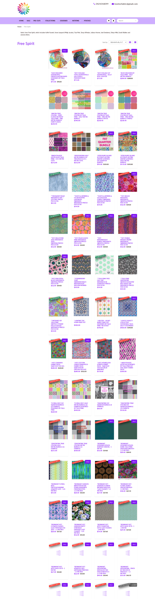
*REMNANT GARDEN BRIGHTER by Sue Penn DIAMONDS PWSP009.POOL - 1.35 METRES (81, 487)
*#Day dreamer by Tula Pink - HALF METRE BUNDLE (127, 74)
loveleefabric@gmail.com (126, 4)
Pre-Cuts (36, 21)
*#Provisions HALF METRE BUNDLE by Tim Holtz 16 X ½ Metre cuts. (81, 158)
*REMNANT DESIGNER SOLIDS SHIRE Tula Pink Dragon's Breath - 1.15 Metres (127, 447)
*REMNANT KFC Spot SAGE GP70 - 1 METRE (58, 568)
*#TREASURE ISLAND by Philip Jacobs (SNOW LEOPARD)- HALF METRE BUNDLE (127, 159)
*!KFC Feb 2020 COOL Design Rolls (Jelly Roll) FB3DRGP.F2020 (81, 75)
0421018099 (102, 4)
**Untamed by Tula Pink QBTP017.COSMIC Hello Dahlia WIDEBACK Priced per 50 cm (58, 325)
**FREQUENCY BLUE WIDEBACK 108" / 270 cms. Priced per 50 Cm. (58, 198)
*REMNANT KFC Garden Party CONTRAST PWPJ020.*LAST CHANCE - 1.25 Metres (79, 529)
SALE (28, 21)
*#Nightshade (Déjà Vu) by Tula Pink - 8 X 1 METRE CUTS (57, 158)
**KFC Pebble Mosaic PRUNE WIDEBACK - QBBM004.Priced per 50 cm (126, 241)
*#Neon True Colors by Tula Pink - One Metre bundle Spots (103, 116)
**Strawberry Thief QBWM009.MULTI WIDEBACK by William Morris (80, 282)
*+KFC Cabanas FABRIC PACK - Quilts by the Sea (57, 364)
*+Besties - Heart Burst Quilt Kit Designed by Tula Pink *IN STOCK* (104, 323)
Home (21, 21)
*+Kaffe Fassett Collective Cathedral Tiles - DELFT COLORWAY (127, 323)
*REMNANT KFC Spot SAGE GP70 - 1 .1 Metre (127, 526)
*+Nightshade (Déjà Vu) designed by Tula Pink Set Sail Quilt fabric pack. (127, 366)
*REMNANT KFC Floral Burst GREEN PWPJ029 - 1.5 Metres (126, 486)
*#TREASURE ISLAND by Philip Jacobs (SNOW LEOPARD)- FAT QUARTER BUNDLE (104, 159)
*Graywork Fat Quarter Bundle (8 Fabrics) (104, 404)
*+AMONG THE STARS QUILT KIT (80, 321)
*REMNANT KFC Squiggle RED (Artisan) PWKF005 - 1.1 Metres (81, 569)
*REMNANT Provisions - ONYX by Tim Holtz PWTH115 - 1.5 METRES (127, 570)
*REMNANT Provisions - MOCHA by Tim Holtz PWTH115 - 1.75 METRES (103, 570)
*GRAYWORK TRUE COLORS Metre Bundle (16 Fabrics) (80, 446)
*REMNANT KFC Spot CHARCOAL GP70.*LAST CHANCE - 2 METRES (104, 527)
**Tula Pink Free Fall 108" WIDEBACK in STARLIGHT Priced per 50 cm (104, 282)
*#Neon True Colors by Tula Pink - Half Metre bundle (81, 116)
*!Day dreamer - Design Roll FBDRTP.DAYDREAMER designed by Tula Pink (59, 76)
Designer (63, 21)
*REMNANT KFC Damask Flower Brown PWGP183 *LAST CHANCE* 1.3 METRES (104, 487)
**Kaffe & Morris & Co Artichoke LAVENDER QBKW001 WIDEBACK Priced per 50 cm (81, 200)
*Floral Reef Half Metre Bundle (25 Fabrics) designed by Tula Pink (81, 405)
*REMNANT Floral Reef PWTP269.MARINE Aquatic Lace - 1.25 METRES (58, 487)
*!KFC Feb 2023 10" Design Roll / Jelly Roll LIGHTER (104, 74)
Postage (87, 21)
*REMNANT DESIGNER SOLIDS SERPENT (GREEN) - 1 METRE (104, 446)
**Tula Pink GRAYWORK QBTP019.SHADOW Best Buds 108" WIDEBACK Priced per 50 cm (127, 283)
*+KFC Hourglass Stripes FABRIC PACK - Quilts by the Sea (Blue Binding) (104, 366)
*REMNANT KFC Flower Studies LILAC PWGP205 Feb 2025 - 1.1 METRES (58, 527)
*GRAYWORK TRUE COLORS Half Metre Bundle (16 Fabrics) (57, 446)
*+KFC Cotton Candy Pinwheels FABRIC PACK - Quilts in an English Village (81, 366)
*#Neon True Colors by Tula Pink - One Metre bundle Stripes (126, 116)
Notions (75, 21)
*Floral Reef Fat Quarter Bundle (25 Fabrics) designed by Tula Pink (58, 406)
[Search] (135, 20)
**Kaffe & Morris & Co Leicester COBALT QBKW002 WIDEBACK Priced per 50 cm (104, 199)
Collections (50, 21)
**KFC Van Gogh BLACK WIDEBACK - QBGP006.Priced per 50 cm (58, 281)
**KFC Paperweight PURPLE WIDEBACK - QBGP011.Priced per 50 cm (104, 241)
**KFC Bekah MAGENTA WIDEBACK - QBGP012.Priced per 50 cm (126, 199)
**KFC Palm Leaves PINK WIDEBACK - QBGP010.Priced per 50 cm (81, 240)
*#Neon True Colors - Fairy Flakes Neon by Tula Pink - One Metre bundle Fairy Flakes (57, 118)
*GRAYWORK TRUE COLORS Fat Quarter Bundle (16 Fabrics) (127, 405)
